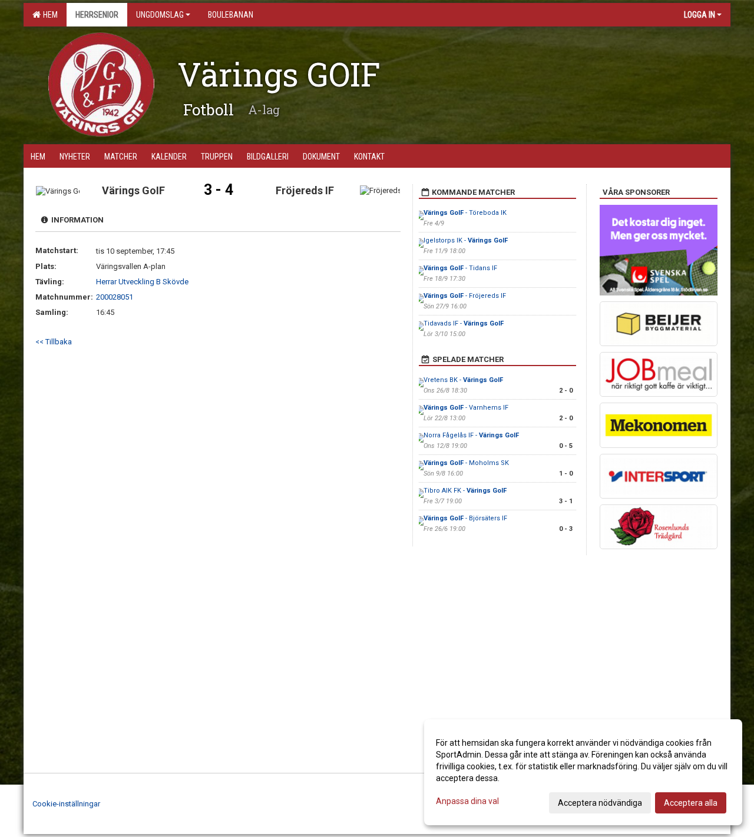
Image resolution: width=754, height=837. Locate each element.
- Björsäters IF (465, 518)
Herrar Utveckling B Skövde (142, 281)
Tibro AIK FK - (465, 490)
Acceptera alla (690, 803)
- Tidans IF (460, 268)
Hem (48, 14)
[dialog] (583, 772)
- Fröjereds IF (465, 296)
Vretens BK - (463, 380)
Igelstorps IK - (466, 240)
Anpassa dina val (467, 801)
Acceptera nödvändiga (600, 803)
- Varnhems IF (466, 407)
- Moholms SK (466, 463)
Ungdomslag (160, 14)
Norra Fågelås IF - (471, 435)
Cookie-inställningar (66, 803)
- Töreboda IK (465, 213)
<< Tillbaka (53, 341)
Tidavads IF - (464, 323)
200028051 (114, 297)
